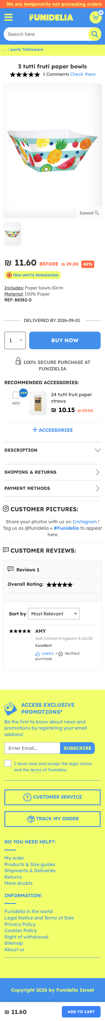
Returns (13, 877)
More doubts (18, 883)
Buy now (64, 340)
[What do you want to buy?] (8, 17)
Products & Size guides (29, 864)
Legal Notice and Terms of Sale (39, 918)
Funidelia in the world (28, 911)
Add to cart (81, 1011)
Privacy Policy (20, 924)
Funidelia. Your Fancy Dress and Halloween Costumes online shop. (51, 17)
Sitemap (13, 943)
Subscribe (77, 748)
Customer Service (57, 797)
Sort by (17, 614)
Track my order (56, 819)
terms (35, 769)
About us (14, 949)
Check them (83, 74)
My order (14, 858)
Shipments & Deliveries (30, 870)
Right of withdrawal (26, 937)
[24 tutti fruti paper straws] (38, 403)
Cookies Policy (20, 930)
